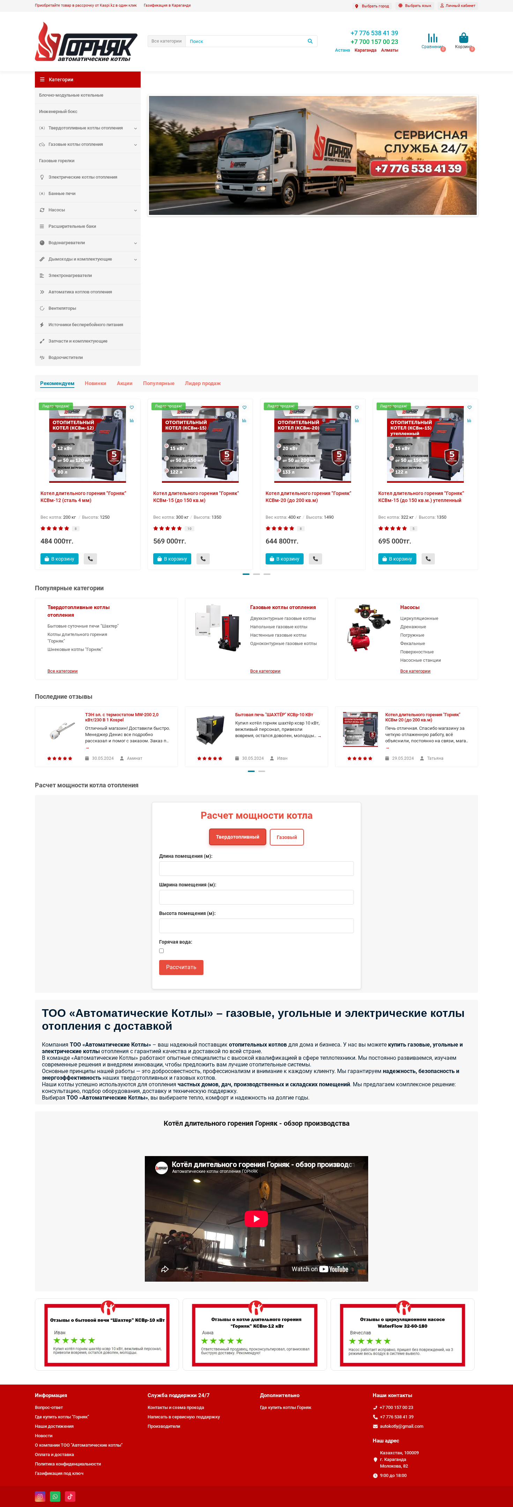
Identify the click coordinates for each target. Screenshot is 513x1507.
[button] (246, 574)
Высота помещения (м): (187, 913)
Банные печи (62, 193)
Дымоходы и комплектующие (80, 259)
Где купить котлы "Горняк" (62, 1416)
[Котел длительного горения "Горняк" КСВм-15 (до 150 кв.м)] (200, 444)
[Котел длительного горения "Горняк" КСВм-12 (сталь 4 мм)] (87, 444)
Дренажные (413, 626)
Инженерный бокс (58, 111)
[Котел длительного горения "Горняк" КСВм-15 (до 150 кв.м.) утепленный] (425, 444)
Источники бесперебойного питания (86, 324)
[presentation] (36, 483)
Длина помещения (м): (186, 856)
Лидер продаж (203, 383)
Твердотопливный (237, 837)
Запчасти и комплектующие (78, 341)
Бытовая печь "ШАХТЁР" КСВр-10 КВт (274, 714)
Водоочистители (66, 357)
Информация (51, 1395)
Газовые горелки (56, 160)
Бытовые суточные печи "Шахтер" (83, 626)
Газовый (287, 837)
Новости (43, 1435)
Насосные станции (420, 660)
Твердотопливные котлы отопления (86, 127)
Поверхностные (417, 651)
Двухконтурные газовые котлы (283, 618)
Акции (125, 383)
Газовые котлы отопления (76, 144)
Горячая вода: (175, 942)
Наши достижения (54, 1426)
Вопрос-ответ (49, 1407)
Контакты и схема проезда (176, 1407)
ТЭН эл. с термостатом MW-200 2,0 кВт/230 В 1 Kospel (121, 717)
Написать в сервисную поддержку (184, 1416)
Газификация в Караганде (167, 5)
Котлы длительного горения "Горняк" (77, 638)
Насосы (57, 209)
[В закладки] (132, 407)
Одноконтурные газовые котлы (283, 643)
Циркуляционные (419, 618)
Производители (164, 1426)
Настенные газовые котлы (278, 635)
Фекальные (412, 643)
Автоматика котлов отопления (80, 291)
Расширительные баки (72, 226)
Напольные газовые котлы (278, 626)
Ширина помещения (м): (187, 884)
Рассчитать (181, 967)
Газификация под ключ (59, 1473)
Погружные (412, 635)
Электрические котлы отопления (83, 177)
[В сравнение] (132, 421)
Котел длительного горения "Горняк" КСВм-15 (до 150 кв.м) (196, 496)
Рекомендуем (57, 383)
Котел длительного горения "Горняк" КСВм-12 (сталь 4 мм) (83, 496)
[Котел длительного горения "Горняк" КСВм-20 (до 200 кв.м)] (313, 444)
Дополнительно (279, 1395)
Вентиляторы (62, 308)
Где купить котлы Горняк (285, 1407)
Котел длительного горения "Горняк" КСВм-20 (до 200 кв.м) (308, 496)
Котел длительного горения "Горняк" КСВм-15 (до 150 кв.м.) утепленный (421, 496)
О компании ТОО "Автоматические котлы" (78, 1445)
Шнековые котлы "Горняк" (75, 649)
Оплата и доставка (54, 1454)
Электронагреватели (70, 275)
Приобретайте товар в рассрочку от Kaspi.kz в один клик (86, 5)
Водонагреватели (67, 242)
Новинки (95, 383)
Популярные (158, 383)
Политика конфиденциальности (68, 1464)
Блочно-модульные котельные (71, 95)
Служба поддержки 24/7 (179, 1395)
